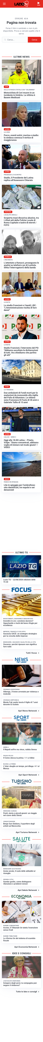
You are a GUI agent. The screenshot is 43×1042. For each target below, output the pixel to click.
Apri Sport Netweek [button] (27, 775)
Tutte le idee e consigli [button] (26, 991)
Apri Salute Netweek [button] (27, 890)
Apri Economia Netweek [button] (25, 947)
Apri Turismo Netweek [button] (26, 832)
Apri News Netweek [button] (27, 711)
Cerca (34, 39)
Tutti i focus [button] (31, 653)
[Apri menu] (4, 4)
